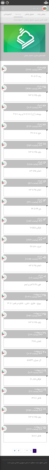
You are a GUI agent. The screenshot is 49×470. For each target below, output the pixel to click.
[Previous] (15, 451)
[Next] (19, 451)
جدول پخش (29, 14)
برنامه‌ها (18, 14)
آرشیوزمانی (8, 14)
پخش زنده (41, 14)
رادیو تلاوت (36, 8)
